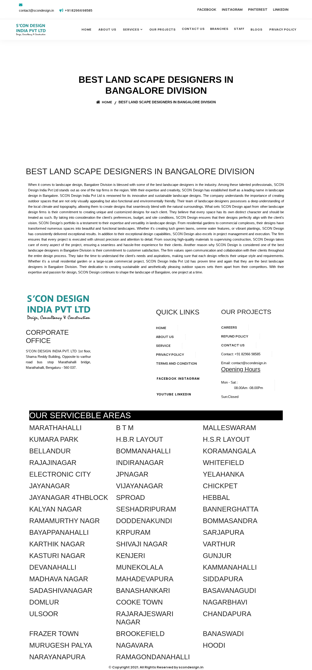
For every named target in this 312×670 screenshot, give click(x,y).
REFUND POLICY (234, 336)
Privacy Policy (282, 29)
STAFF (239, 29)
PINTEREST (257, 9)
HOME (161, 327)
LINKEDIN (280, 9)
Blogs (256, 29)
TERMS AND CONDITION (176, 363)
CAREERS (229, 327)
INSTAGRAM (232, 9)
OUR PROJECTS (162, 29)
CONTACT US (193, 29)
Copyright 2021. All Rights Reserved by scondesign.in (158, 667)
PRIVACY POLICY (170, 354)
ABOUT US (165, 336)
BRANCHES (219, 29)
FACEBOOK (206, 9)
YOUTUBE (165, 394)
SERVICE (163, 345)
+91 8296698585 (78, 10)
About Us (107, 29)
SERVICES (131, 29)
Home (87, 29)
